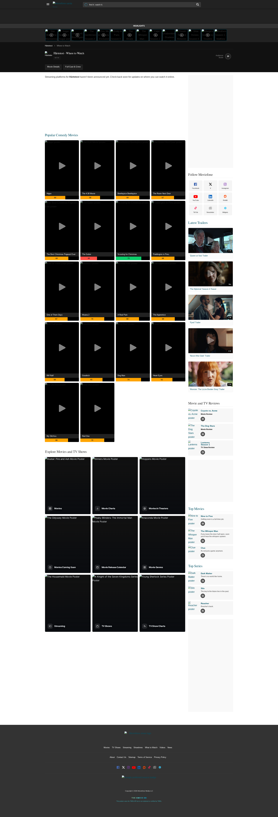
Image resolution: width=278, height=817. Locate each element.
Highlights (139, 26)
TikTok (195, 212)
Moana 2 (85, 315)
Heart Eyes (157, 375)
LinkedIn (210, 200)
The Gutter (86, 254)
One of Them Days (55, 315)
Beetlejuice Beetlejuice (127, 193)
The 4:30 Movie (88, 193)
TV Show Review (207, 447)
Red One (85, 436)
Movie (57, 58)
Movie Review (206, 414)
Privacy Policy (160, 757)
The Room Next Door (162, 193)
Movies (107, 747)
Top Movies (196, 508)
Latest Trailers (198, 222)
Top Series (195, 566)
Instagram (225, 188)
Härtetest (49, 46)
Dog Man (121, 375)
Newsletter (210, 212)
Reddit (225, 200)
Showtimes (138, 747)
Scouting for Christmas (127, 254)
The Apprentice (159, 315)
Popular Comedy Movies (61, 135)
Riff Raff (50, 375)
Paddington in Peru (161, 254)
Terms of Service (145, 757)
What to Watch (151, 747)
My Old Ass (51, 436)
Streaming (127, 747)
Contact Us (121, 757)
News (170, 747)
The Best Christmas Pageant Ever (61, 254)
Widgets (225, 212)
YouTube (196, 200)
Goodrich (86, 375)
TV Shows (116, 747)
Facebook (195, 188)
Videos (162, 747)
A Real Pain (122, 315)
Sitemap (131, 757)
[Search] (198, 4)
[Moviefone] (64, 4)
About (112, 757)
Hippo (49, 193)
